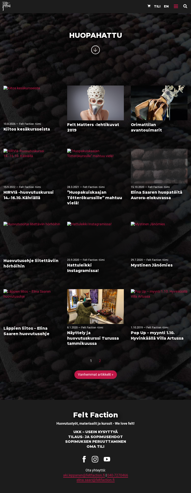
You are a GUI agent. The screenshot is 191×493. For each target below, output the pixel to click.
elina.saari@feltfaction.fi (96, 480)
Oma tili (95, 446)
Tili (157, 6)
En (166, 6)
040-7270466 (117, 475)
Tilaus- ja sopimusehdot (95, 437)
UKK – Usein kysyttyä (95, 432)
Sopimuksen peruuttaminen (95, 441)
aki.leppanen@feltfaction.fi (84, 475)
